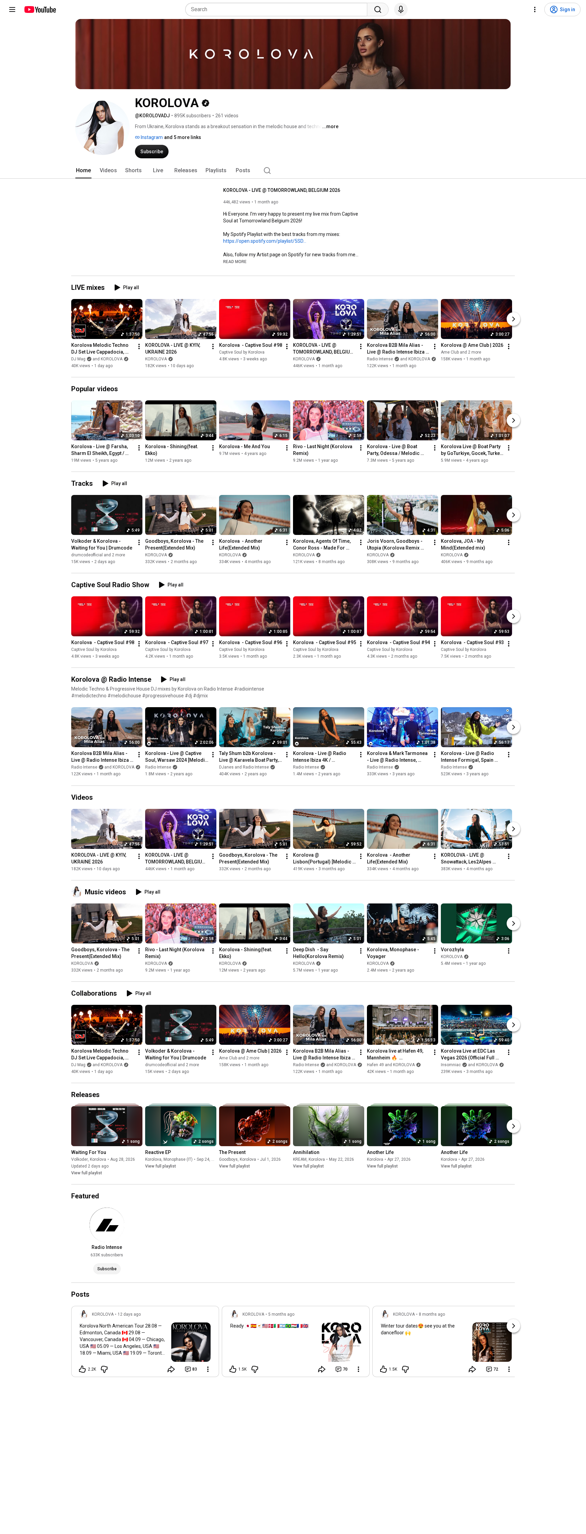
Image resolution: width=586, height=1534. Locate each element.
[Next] (513, 319)
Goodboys (228, 1159)
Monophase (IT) (178, 1159)
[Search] (378, 9)
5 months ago (281, 1314)
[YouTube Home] (40, 9)
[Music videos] (78, 891)
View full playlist (86, 1173)
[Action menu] (208, 1369)
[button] (235, 261)
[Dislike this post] (104, 1369)
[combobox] (278, 9)
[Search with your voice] (401, 9)
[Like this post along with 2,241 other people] (82, 1369)
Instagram (151, 137)
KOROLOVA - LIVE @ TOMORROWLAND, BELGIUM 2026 (281, 190)
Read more (235, 261)
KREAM (300, 1159)
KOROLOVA (156, 359)
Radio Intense (158, 767)
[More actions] (139, 346)
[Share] (171, 1369)
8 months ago (432, 1314)
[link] (145, 1343)
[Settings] (535, 9)
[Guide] (12, 9)
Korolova (98, 1159)
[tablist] (293, 170)
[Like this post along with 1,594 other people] (233, 1369)
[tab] (83, 170)
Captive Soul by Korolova (242, 352)
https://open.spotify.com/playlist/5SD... (264, 241)
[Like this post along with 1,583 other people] (383, 1369)
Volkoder (79, 1159)
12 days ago (129, 1314)
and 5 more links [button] (182, 137)
